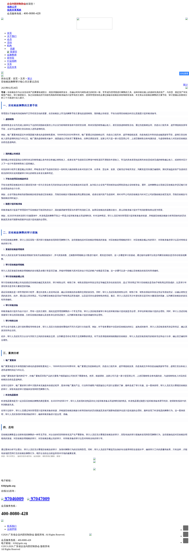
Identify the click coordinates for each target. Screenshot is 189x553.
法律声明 (12, 529)
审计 (29, 78)
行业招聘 (12, 61)
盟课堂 (13, 51)
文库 (9, 64)
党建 (12, 48)
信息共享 (12, 67)
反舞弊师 (12, 55)
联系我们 (12, 526)
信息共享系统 (14, 10)
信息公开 (12, 7)
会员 (9, 39)
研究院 (10, 58)
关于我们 (12, 36)
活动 (9, 42)
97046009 (14, 498)
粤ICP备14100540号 (77, 534)
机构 (9, 45)
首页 (9, 33)
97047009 (40, 498)
